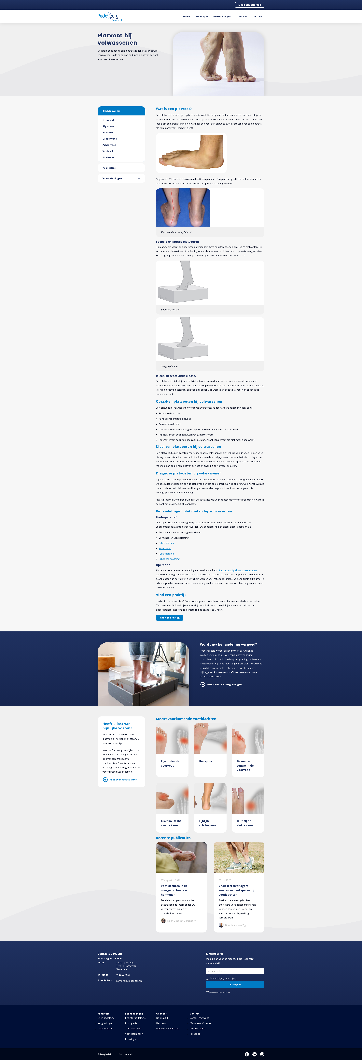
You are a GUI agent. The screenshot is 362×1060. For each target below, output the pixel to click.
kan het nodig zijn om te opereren (238, 570)
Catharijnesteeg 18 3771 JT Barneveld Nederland (126, 966)
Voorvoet (108, 132)
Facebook (195, 1033)
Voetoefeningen (112, 178)
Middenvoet (110, 138)
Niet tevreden (197, 1028)
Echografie (131, 1023)
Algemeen (109, 126)
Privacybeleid (105, 1054)
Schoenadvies (166, 543)
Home (186, 16)
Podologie (202, 16)
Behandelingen (222, 16)
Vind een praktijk (170, 617)
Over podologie (106, 1017)
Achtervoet (109, 144)
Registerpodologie (135, 1017)
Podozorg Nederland (167, 1028)
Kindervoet (109, 157)
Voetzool (108, 151)
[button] (141, 110)
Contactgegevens (199, 1017)
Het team (161, 1023)
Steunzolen (165, 548)
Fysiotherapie (166, 553)
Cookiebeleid (126, 1054)
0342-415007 (123, 975)
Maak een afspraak (249, 4)
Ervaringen (131, 1039)
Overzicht (108, 120)
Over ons (242, 16)
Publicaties (109, 167)
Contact (257, 16)
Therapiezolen (133, 1028)
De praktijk (162, 1017)
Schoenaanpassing (169, 558)
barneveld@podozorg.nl (129, 980)
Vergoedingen (105, 1023)
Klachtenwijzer (111, 110)
